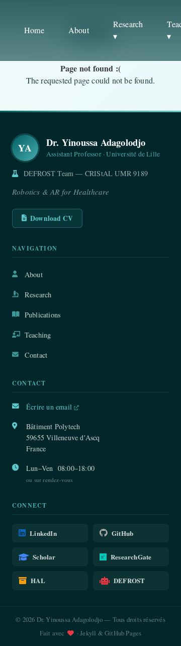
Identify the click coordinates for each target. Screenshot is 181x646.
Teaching (38, 335)
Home (34, 30)
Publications (43, 314)
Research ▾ (128, 30)
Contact (36, 355)
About (78, 30)
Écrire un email (50, 407)
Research (38, 294)
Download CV (51, 218)
